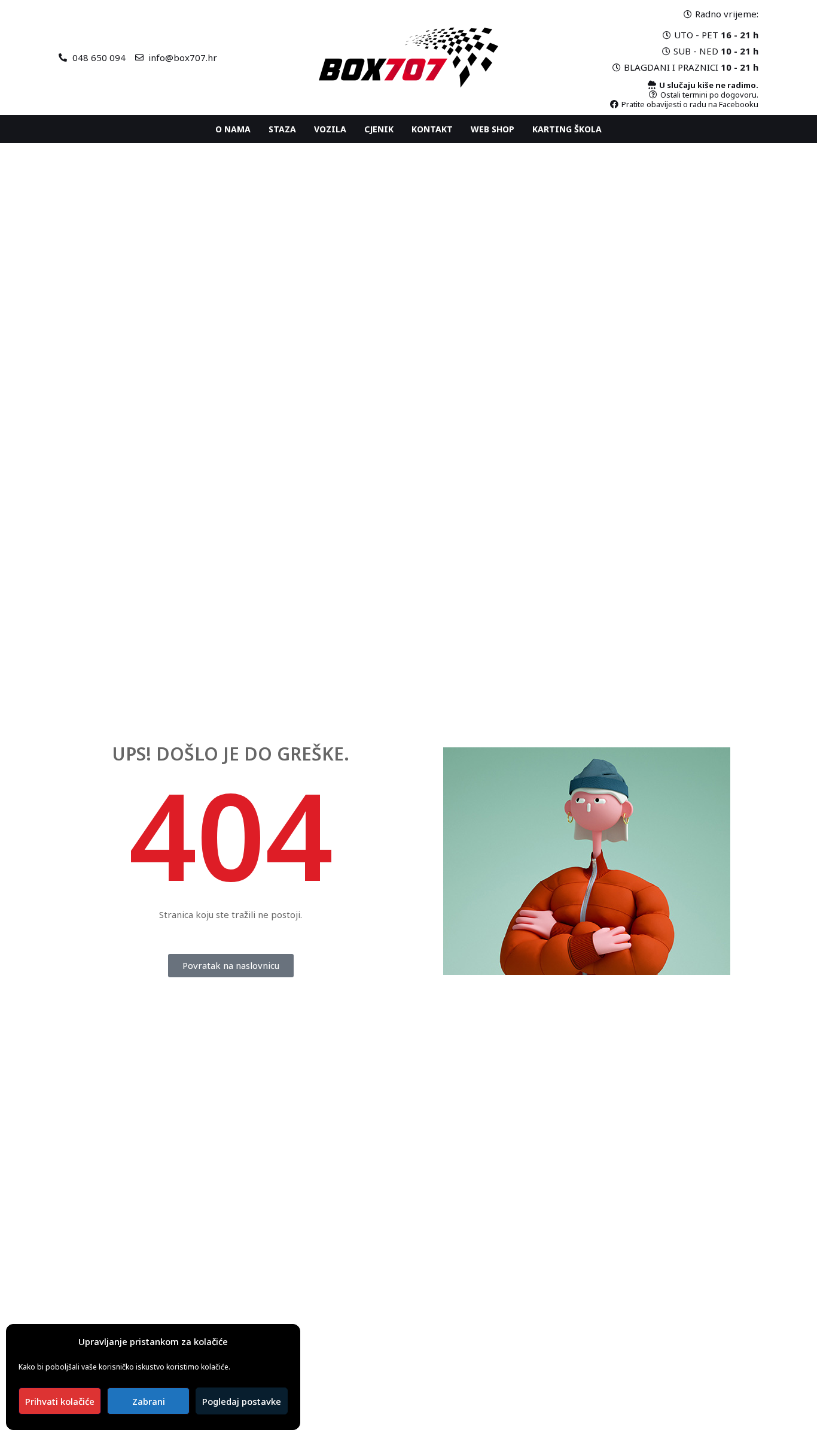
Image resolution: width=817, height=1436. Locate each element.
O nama (233, 129)
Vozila (330, 129)
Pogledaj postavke (241, 1401)
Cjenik (379, 129)
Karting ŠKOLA (567, 129)
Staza (282, 129)
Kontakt (432, 129)
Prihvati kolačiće (59, 1401)
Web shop (492, 129)
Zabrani (148, 1401)
